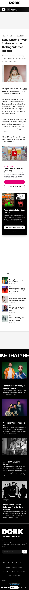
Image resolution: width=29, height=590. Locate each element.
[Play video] (14, 153)
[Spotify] (21, 562)
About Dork (20, 567)
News (11, 35)
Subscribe (14, 587)
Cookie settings (16, 575)
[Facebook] (8, 562)
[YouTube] (16, 562)
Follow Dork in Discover (14, 182)
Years (18, 571)
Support (14, 567)
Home (4, 35)
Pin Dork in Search (14, 186)
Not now (23, 587)
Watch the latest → (14, 232)
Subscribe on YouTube (16, 227)
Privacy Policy (6, 571)
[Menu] (25, 2)
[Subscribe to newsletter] (24, 551)
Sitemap (23, 571)
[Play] (3, 9)
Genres (13, 571)
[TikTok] (25, 562)
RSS (10, 575)
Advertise (8, 567)
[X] (12, 562)
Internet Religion (14, 93)
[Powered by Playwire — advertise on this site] (14, 584)
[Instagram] (4, 562)
